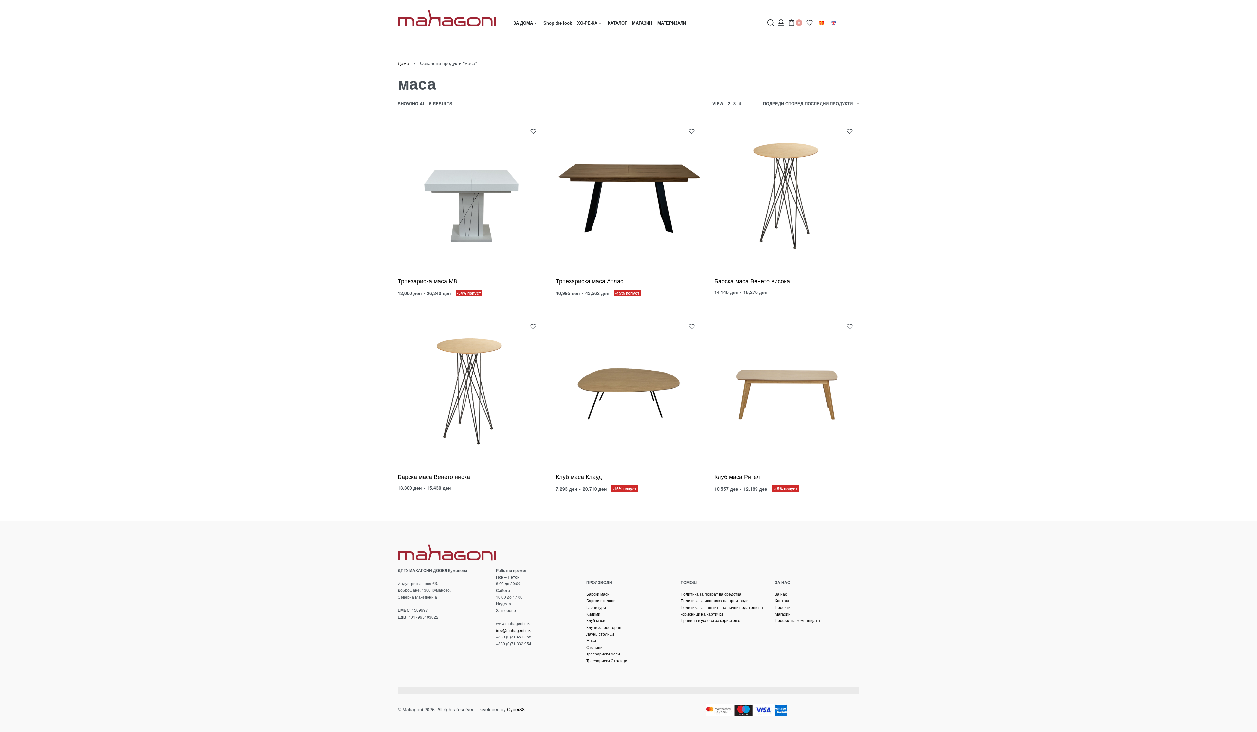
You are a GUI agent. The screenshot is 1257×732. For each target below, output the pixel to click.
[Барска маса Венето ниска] (470, 389)
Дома (403, 63)
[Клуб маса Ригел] (786, 389)
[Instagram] (412, 666)
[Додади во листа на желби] (533, 131)
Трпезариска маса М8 (427, 280)
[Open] (809, 22)
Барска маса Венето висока (752, 280)
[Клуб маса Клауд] (628, 389)
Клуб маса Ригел (737, 476)
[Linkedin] (424, 666)
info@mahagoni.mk (513, 630)
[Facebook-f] (400, 666)
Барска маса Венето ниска (434, 476)
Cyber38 (516, 709)
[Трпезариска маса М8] (470, 194)
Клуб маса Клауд (579, 476)
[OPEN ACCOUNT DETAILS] (781, 22)
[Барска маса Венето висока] (786, 194)
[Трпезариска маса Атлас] (628, 194)
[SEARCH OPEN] (770, 22)
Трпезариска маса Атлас (589, 280)
